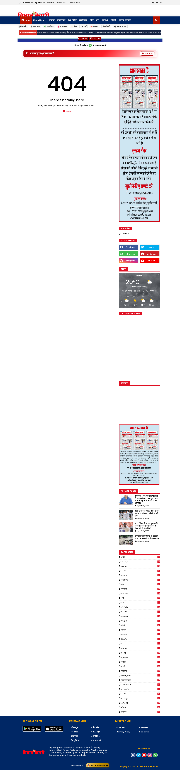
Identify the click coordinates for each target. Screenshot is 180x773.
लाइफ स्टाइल (125, 20)
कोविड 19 (96, 736)
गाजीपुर (140, 589)
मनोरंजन (83, 20)
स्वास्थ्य (105, 20)
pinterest (151, 254)
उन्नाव (140, 571)
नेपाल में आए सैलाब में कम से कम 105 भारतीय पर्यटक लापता (147, 537)
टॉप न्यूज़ (74, 727)
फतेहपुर (140, 621)
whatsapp (130, 254)
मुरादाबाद (140, 657)
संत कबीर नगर (140, 684)
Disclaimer (144, 732)
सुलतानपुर (140, 703)
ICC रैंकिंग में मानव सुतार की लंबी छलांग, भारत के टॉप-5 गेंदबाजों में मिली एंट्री (146, 526)
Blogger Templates (20, 771)
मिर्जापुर (140, 653)
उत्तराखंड (140, 566)
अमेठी (140, 557)
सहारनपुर (140, 698)
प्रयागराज (140, 616)
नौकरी (140, 602)
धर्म (97, 20)
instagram (130, 260)
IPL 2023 (74, 732)
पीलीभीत (140, 607)
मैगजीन (96, 727)
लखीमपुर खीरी (140, 675)
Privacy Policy (75, 3)
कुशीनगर (140, 580)
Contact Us (144, 727)
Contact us (62, 3)
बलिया (140, 630)
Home (28, 20)
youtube (151, 260)
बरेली (140, 625)
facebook (130, 247)
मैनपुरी (140, 662)
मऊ (140, 643)
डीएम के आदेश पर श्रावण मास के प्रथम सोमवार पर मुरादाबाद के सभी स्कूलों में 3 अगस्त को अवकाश (146, 500)
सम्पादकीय (125, 234)
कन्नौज (140, 575)
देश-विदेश (72, 20)
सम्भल (140, 694)
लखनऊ (140, 671)
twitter (152, 247)
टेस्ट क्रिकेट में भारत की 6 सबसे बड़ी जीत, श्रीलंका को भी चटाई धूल (147, 513)
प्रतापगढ (140, 612)
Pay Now (148, 53)
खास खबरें (97, 740)
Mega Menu (38, 20)
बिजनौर (140, 639)
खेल (92, 20)
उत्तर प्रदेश (61, 20)
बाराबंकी (140, 634)
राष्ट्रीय (52, 20)
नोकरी (113, 20)
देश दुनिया (75, 740)
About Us (51, 3)
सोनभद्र (140, 707)
